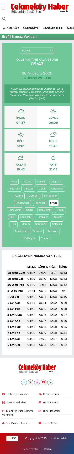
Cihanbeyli (57, 188)
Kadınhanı (25, 217)
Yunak (44, 238)
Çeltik (42, 188)
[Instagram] (37, 382)
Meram (26, 224)
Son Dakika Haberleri (18, 423)
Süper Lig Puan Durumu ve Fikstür (18, 413)
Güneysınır (14, 210)
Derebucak (50, 195)
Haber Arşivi (50, 423)
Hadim (30, 210)
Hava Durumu (51, 394)
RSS (13, 438)
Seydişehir (20, 231)
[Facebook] (24, 382)
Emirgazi (40, 203)
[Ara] (4, 19)
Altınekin (56, 181)
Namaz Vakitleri (16, 402)
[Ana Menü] (4, 8)
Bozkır (29, 188)
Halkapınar (45, 210)
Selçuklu (57, 224)
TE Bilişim (46, 449)
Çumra (19, 195)
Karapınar (42, 217)
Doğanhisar (22, 203)
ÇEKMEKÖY (11, 28)
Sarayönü (40, 224)
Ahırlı (14, 181)
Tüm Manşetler (51, 411)
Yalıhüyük (29, 238)
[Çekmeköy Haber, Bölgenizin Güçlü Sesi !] (40, 8)
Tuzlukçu (52, 231)
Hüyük (60, 210)
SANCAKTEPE (53, 28)
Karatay (58, 217)
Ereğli (53, 203)
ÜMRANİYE (31, 28)
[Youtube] (43, 382)
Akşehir (41, 181)
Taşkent (37, 231)
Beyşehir (14, 188)
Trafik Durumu (51, 402)
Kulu (13, 224)
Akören (27, 181)
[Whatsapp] (50, 382)
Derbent (34, 195)
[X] (30, 382)
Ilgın (12, 217)
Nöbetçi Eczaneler (18, 394)
